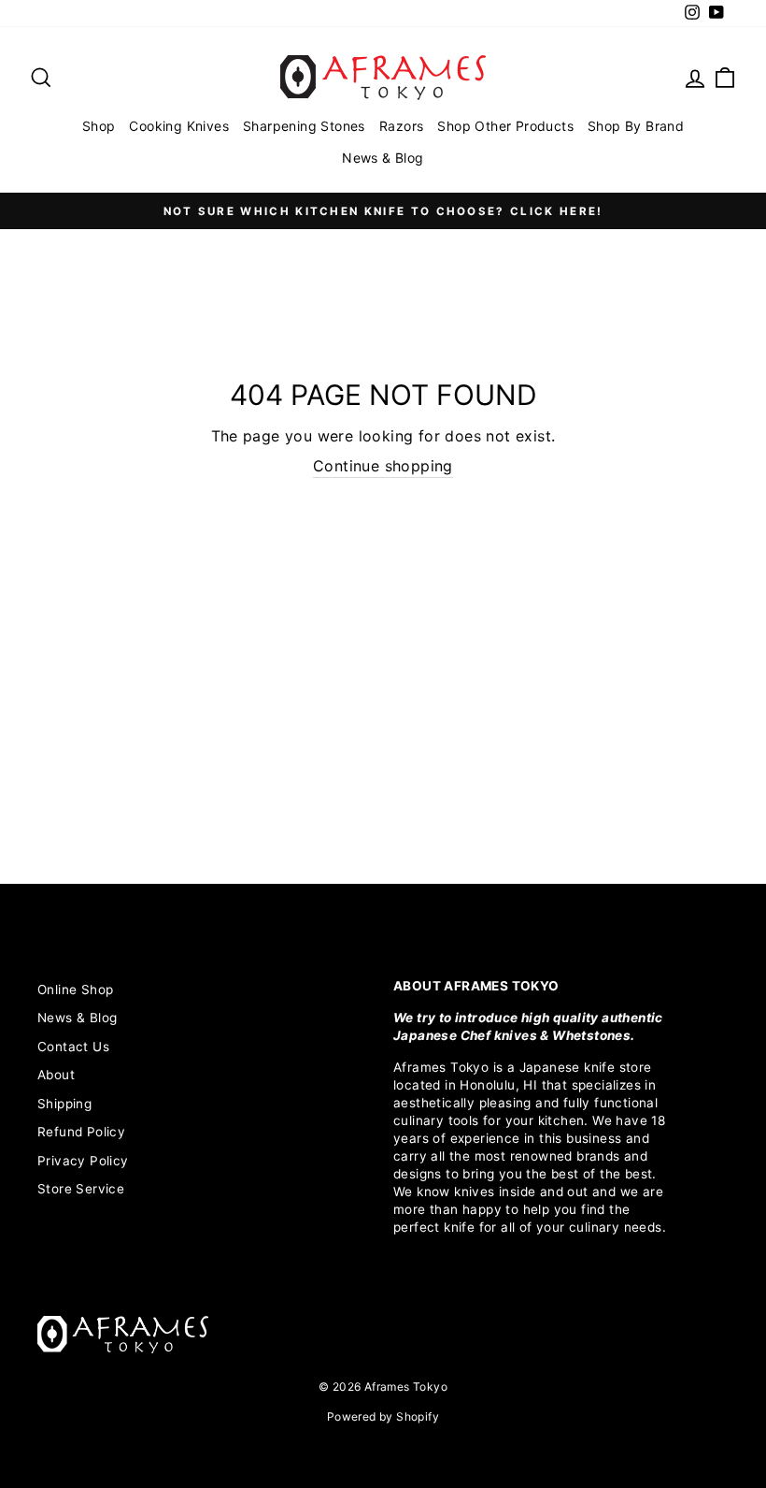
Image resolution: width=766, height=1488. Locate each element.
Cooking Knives (179, 126)
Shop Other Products (505, 126)
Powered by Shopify (383, 1416)
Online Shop (75, 989)
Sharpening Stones (304, 126)
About (56, 1074)
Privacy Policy (83, 1160)
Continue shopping (383, 465)
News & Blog (382, 158)
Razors (401, 126)
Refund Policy (81, 1131)
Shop (99, 126)
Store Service (80, 1188)
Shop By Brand (636, 126)
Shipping (64, 1103)
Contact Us (73, 1046)
